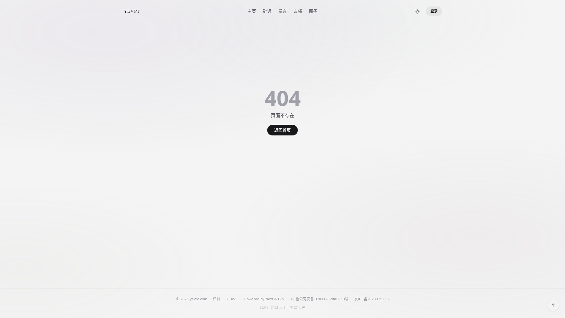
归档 (216, 299)
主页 (252, 11)
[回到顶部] (553, 305)
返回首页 (282, 130)
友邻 (298, 11)
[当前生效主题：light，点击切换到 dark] (417, 11)
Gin (281, 299)
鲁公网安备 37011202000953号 (322, 299)
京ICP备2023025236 (371, 299)
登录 (434, 11)
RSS (234, 299)
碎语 (267, 11)
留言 (282, 11)
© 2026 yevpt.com (191, 299)
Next (269, 299)
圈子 (313, 11)
